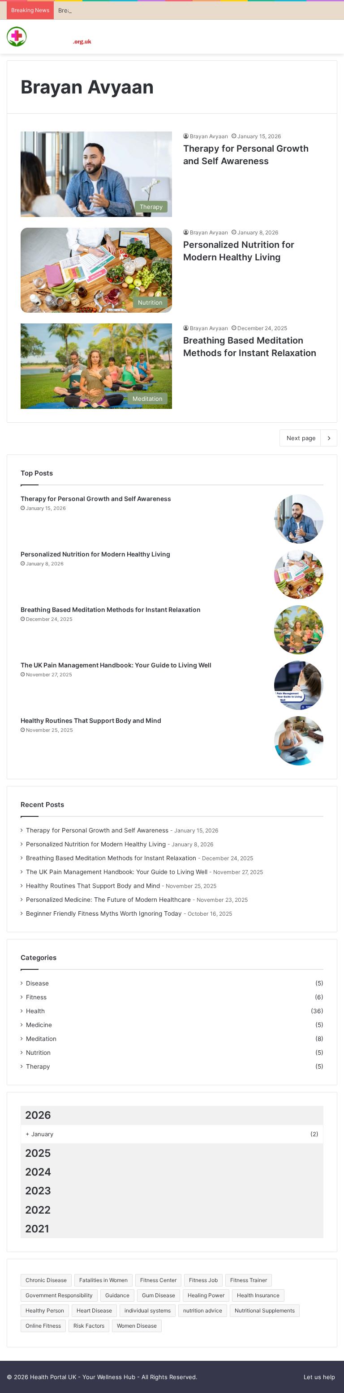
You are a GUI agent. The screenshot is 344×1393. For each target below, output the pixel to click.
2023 (38, 1191)
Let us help (319, 1376)
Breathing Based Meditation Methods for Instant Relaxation (111, 609)
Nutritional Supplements (265, 1310)
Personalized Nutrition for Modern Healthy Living (95, 554)
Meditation (41, 1038)
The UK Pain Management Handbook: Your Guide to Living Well (116, 665)
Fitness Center (158, 1280)
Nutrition (38, 1052)
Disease (37, 983)
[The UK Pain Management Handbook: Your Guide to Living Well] (298, 685)
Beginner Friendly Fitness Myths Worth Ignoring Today (104, 913)
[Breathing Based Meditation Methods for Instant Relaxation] (298, 629)
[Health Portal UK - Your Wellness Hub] (49, 36)
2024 (38, 1172)
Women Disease (137, 1325)
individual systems (148, 1310)
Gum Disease (158, 1295)
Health (35, 1011)
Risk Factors (88, 1325)
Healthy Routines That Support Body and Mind (91, 720)
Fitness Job (203, 1280)
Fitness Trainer (248, 1280)
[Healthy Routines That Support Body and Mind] (298, 740)
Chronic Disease (46, 1280)
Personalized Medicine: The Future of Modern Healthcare (108, 899)
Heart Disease (94, 1310)
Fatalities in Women (103, 1280)
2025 (38, 1153)
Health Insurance (258, 1295)
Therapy (38, 1066)
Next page (301, 438)
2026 (38, 1115)
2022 (38, 1210)
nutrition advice (202, 1310)
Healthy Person (45, 1310)
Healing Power (206, 1295)
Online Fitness (43, 1325)
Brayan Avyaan (209, 136)
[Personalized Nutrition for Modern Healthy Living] (298, 574)
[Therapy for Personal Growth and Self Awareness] (298, 519)
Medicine (39, 1024)
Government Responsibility (59, 1295)
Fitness (36, 997)
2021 (37, 1229)
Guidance (117, 1295)
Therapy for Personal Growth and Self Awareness (96, 498)
